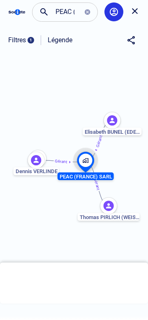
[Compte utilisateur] (113, 11)
